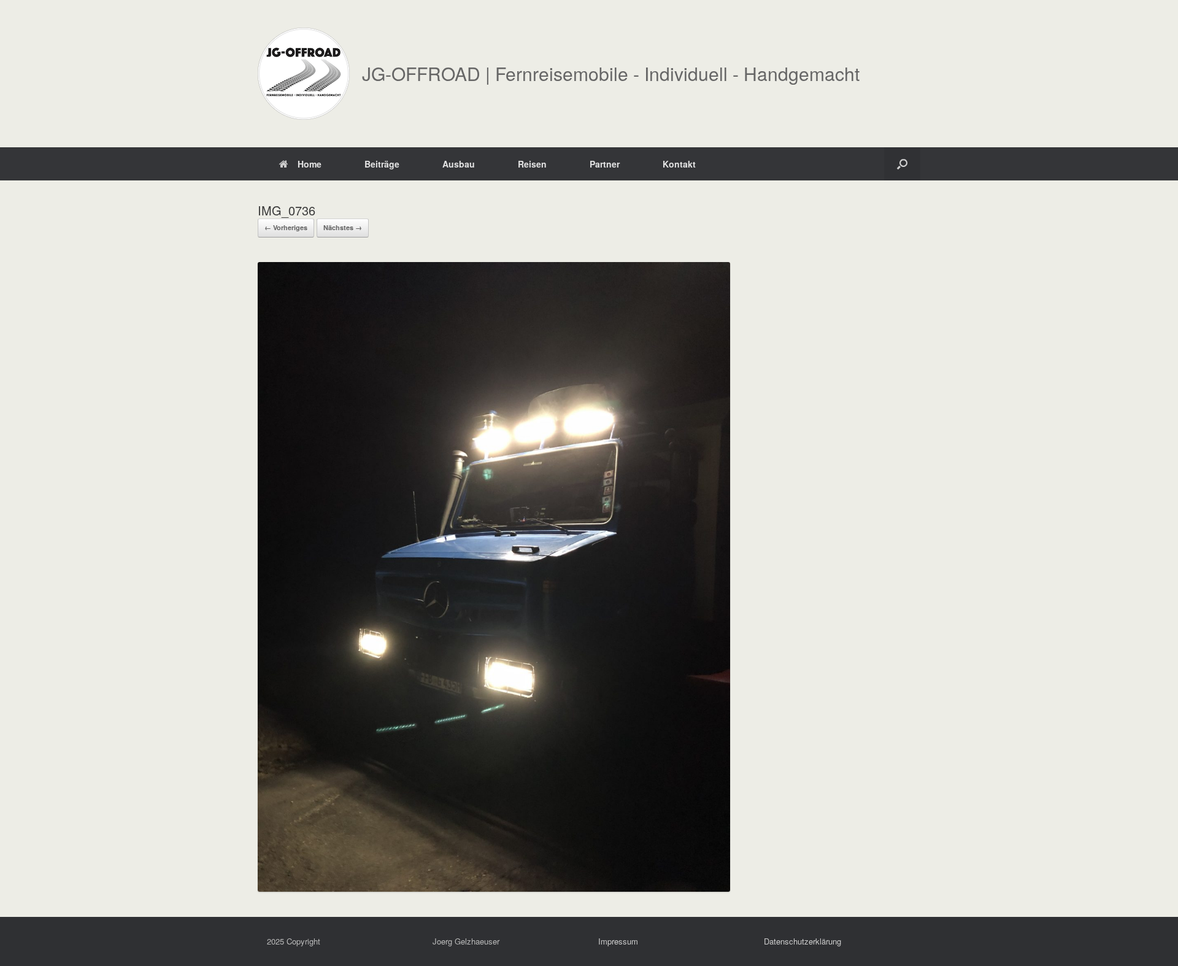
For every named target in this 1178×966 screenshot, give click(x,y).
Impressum (618, 941)
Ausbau (458, 164)
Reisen (532, 164)
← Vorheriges (285, 227)
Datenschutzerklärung (802, 941)
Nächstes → (342, 227)
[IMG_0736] (494, 887)
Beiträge (381, 164)
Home (309, 164)
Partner (605, 164)
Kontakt (679, 164)
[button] (902, 163)
